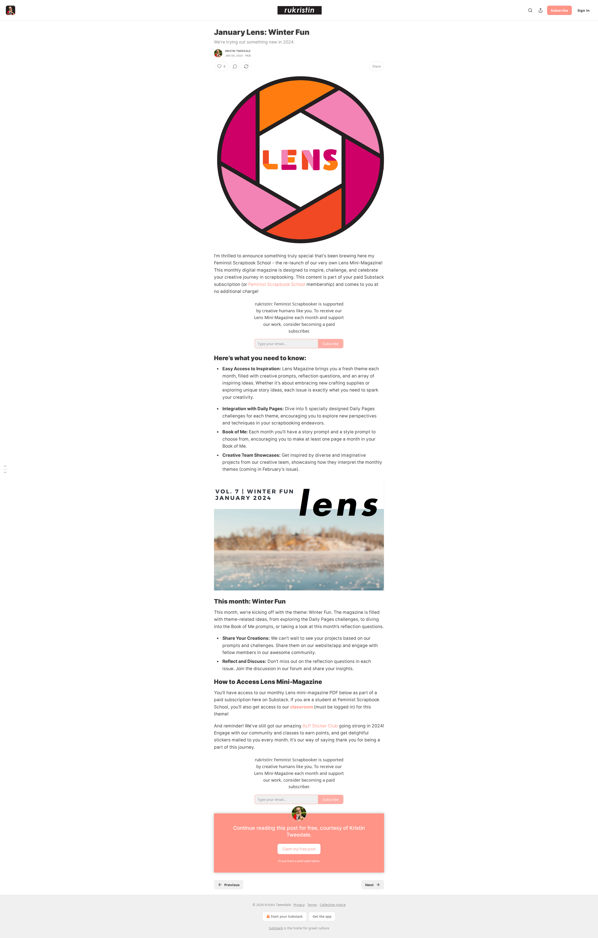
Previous (231, 884)
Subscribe (559, 10)
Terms (312, 904)
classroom (301, 707)
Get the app (322, 916)
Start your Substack (287, 916)
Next (369, 884)
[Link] (207, 358)
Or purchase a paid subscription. (299, 861)
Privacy (299, 904)
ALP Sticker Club (320, 726)
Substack (276, 928)
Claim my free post (299, 849)
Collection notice (333, 904)
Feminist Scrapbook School (276, 284)
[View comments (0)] (235, 66)
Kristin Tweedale (238, 51)
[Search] (530, 10)
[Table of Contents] (5, 469)
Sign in (583, 10)
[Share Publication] (540, 10)
